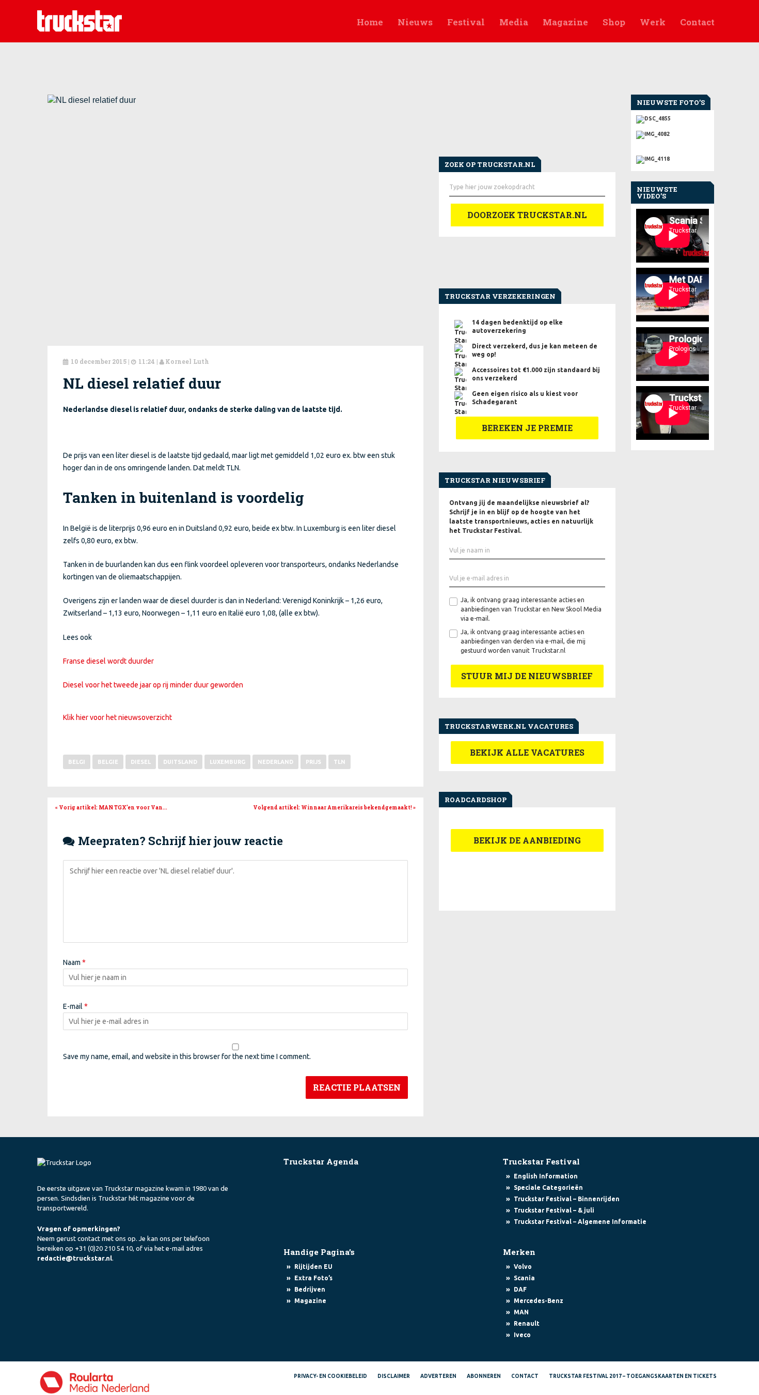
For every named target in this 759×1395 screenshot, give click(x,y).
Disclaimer (393, 1376)
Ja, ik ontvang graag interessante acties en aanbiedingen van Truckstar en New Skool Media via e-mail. (531, 609)
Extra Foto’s (313, 1278)
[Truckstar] (79, 20)
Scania (524, 1278)
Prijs (313, 762)
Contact (697, 22)
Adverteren (438, 1376)
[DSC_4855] (672, 119)
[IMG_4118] (672, 157)
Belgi (76, 762)
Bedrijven (309, 1289)
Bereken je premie (527, 427)
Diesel (141, 762)
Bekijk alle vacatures (527, 752)
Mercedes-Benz (538, 1300)
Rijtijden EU (313, 1266)
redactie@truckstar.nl (74, 1258)
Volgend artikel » (334, 807)
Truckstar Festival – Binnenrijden (567, 1198)
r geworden (224, 685)
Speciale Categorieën (548, 1187)
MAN (521, 1312)
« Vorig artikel (111, 807)
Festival (466, 22)
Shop (614, 22)
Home (370, 22)
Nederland (275, 762)
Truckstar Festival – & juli (554, 1210)
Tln (339, 762)
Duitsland (180, 762)
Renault (527, 1323)
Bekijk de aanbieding (527, 840)
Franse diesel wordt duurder (108, 661)
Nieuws (415, 22)
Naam (74, 962)
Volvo (523, 1266)
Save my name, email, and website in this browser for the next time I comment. (187, 1056)
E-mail (75, 1006)
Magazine (565, 22)
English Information (546, 1176)
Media (513, 22)
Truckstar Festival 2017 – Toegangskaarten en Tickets (633, 1376)
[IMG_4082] (672, 132)
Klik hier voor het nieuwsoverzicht (117, 717)
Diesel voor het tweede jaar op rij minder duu (134, 685)
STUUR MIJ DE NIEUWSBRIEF (527, 675)
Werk (653, 22)
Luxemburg (227, 762)
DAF (520, 1289)
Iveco (522, 1334)
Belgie (108, 762)
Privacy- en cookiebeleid (330, 1376)
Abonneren (484, 1376)
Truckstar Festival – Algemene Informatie (580, 1221)
